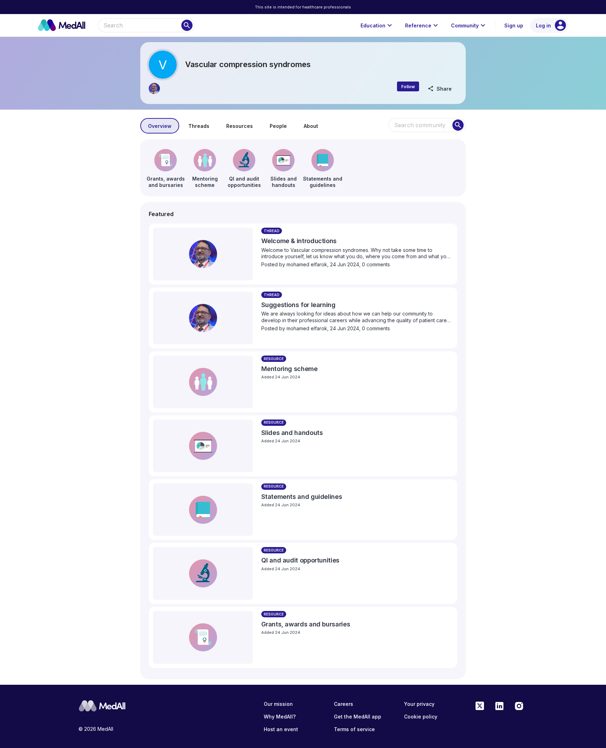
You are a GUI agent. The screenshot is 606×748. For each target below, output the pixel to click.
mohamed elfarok (307, 264)
